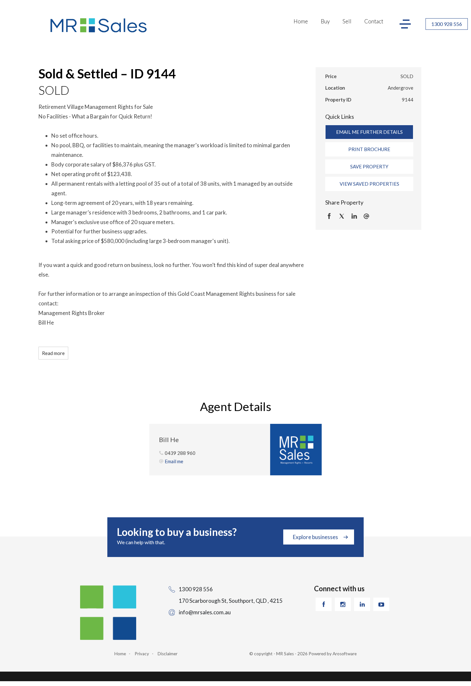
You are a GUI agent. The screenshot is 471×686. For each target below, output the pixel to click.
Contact (373, 21)
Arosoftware (345, 653)
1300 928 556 (446, 24)
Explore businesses (315, 537)
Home (300, 21)
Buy (325, 21)
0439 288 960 (180, 453)
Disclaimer (168, 653)
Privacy (142, 653)
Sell (347, 21)
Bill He (169, 439)
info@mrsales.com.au (205, 612)
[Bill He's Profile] (296, 449)
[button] (369, 149)
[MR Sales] (99, 25)
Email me (174, 461)
